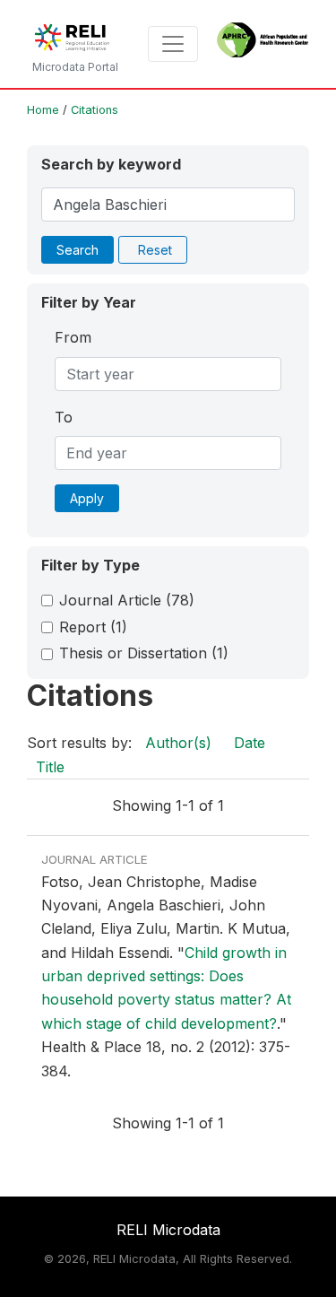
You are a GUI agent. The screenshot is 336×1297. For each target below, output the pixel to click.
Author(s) (178, 743)
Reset (155, 249)
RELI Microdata (168, 1230)
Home (43, 110)
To (64, 417)
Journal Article (126, 600)
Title (50, 767)
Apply (87, 498)
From (73, 337)
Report (93, 627)
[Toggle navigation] (173, 44)
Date (249, 743)
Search (77, 249)
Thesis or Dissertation (143, 653)
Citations (94, 110)
